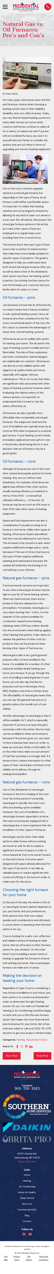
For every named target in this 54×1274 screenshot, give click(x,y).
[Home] (26, 6)
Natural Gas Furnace (36, 1039)
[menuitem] (6, 1258)
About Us (27, 1203)
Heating (21, 1039)
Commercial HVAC (27, 1209)
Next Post (42, 1055)
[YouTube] (30, 1234)
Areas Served (27, 1198)
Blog (27, 1215)
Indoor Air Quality (27, 1192)
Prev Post (12, 1055)
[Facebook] (24, 1234)
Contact (27, 1221)
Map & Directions (27, 1161)
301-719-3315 (27, 1089)
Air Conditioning (27, 1186)
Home (27, 1174)
